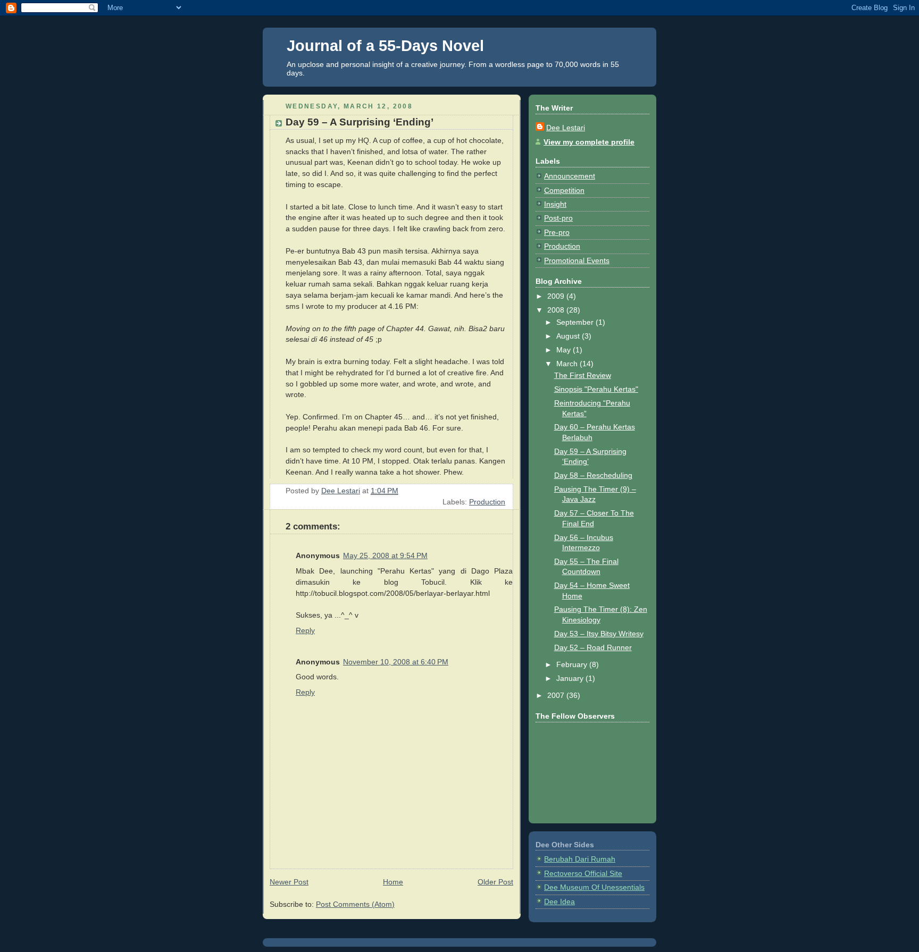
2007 (556, 695)
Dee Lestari (565, 127)
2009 (556, 296)
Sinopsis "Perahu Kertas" (596, 389)
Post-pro (558, 218)
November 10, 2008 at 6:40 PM (395, 662)
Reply (305, 630)
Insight (555, 204)
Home (393, 882)
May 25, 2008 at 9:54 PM (385, 555)
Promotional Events (576, 260)
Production (487, 502)
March (568, 363)
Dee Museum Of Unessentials (594, 887)
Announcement (569, 176)
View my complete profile (589, 142)
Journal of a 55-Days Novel (385, 45)
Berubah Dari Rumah (579, 859)
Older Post (495, 882)
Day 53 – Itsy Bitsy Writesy (599, 633)
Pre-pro (557, 232)
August (569, 336)
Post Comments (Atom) (355, 904)
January (571, 678)
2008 (556, 310)
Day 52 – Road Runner (593, 647)
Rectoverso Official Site (583, 873)
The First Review (582, 375)
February (572, 664)
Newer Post (289, 882)
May (564, 350)
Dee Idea (559, 901)
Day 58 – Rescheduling (593, 475)
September (576, 322)
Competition (564, 190)
